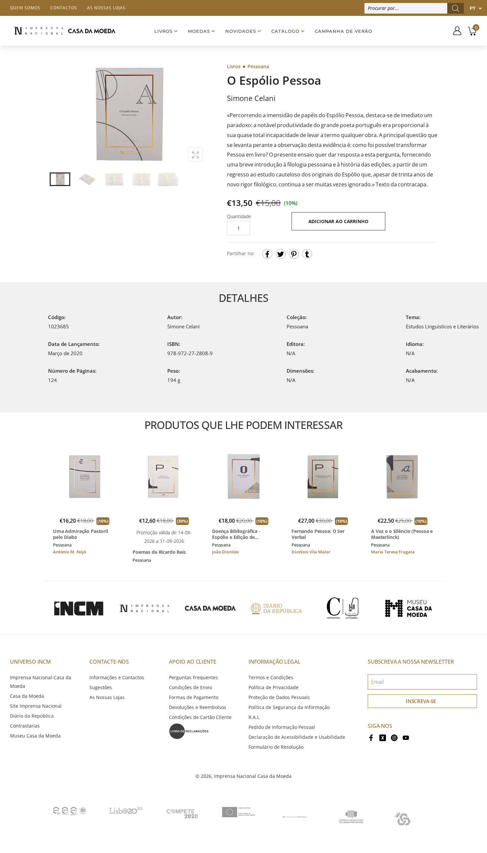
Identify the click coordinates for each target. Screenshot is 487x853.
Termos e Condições (270, 677)
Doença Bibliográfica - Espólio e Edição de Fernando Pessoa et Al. (237, 534)
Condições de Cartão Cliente (200, 717)
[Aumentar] (195, 154)
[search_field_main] (455, 8)
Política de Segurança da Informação (289, 707)
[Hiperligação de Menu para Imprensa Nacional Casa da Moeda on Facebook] (371, 737)
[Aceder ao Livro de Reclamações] (189, 731)
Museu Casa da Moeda (35, 736)
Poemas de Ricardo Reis (159, 552)
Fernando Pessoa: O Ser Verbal (318, 534)
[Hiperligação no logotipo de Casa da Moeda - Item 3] (210, 608)
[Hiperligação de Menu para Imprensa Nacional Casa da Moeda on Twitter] (382, 737)
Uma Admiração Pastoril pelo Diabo (80, 534)
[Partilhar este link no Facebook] (267, 254)
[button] (196, 114)
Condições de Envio (190, 687)
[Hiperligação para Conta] (454, 31)
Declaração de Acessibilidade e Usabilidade (296, 737)
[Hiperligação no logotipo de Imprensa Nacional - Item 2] (144, 608)
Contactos (63, 8)
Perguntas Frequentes (193, 677)
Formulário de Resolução (275, 747)
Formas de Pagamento (193, 697)
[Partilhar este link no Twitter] (281, 254)
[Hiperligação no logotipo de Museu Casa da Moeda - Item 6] (408, 608)
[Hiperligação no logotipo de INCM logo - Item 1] (78, 608)
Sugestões (100, 687)
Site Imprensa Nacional (36, 706)
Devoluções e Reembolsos (197, 707)
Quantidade (239, 216)
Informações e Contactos (116, 677)
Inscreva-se (421, 701)
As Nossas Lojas (107, 697)
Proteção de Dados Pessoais (279, 697)
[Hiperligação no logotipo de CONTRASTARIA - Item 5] (342, 608)
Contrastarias (25, 726)
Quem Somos (25, 8)
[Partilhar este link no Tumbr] (307, 254)
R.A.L (253, 717)
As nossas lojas (106, 8)
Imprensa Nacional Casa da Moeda (253, 776)
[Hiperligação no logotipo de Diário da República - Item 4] (276, 608)
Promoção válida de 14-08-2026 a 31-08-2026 (164, 536)
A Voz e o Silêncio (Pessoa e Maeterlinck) (402, 534)
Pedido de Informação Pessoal (281, 727)
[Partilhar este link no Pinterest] (294, 254)
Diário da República (32, 716)
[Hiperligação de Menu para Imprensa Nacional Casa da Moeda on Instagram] (394, 737)
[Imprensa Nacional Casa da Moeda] (64, 31)
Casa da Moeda (27, 696)
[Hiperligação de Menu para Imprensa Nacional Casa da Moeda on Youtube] (406, 737)
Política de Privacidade (273, 687)
